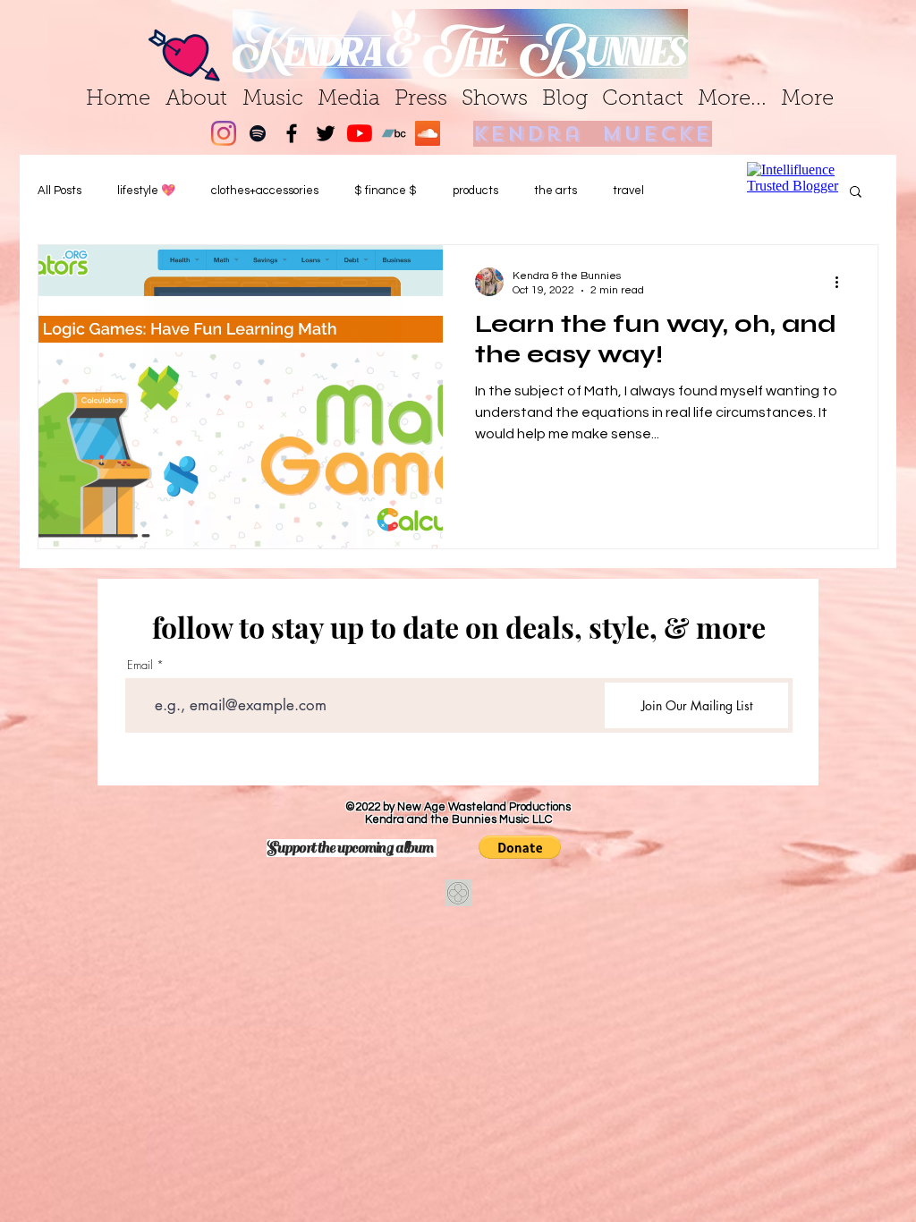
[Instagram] (223, 133)
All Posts (59, 190)
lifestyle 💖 (146, 190)
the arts (555, 190)
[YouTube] (359, 133)
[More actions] (842, 282)
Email (140, 665)
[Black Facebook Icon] (291, 133)
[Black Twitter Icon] (325, 133)
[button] (520, 847)
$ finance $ (385, 190)
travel (628, 190)
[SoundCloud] (427, 133)
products (475, 190)
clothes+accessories (264, 190)
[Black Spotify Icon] (257, 133)
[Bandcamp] (393, 133)
